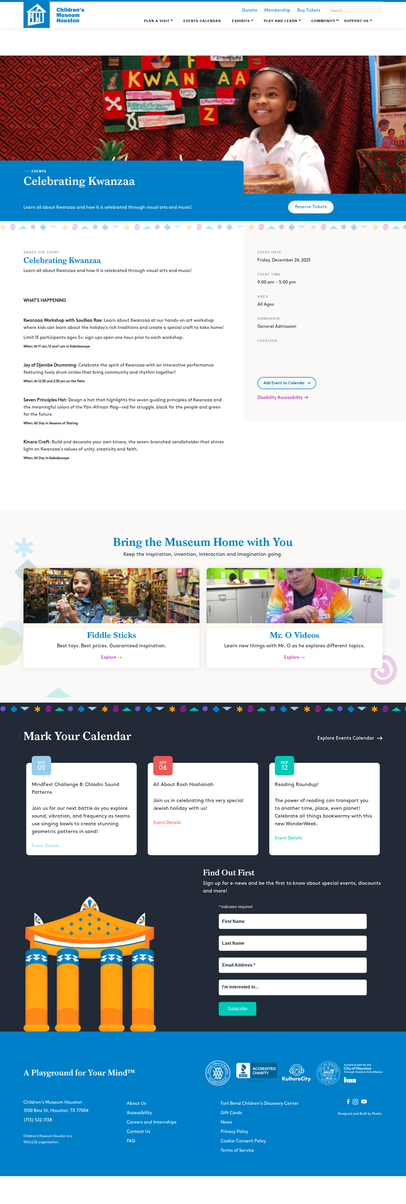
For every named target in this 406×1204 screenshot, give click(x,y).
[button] (159, 23)
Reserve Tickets (311, 207)
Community (323, 20)
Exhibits (241, 20)
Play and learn (280, 20)
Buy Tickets (308, 10)
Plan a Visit (157, 20)
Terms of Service (237, 1150)
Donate (249, 10)
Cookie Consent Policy (243, 1141)
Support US (356, 20)
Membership (277, 10)
